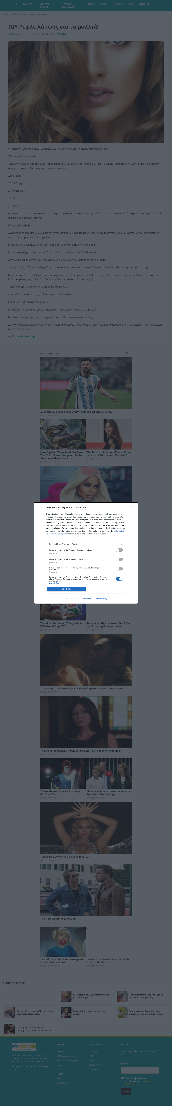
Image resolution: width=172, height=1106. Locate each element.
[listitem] (86, 544)
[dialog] (86, 553)
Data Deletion (71, 598)
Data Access (86, 598)
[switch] (119, 550)
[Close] (132, 507)
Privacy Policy (101, 598)
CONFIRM (67, 589)
